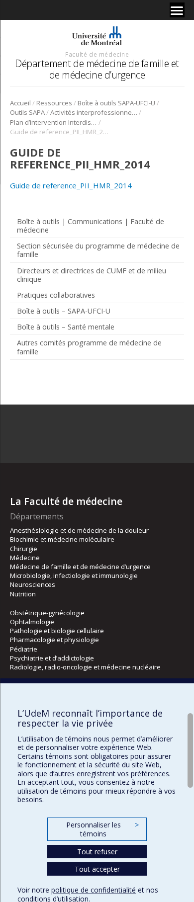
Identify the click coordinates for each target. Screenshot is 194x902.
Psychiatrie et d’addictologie (52, 658)
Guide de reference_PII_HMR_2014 (71, 185)
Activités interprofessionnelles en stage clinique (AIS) (93, 112)
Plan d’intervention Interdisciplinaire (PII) (53, 122)
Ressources (54, 102)
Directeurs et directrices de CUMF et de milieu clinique (91, 275)
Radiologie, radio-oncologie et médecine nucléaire (85, 666)
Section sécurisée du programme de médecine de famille (98, 250)
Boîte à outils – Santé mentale (65, 326)
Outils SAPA (27, 112)
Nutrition (23, 593)
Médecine (25, 557)
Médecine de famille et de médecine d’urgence (80, 566)
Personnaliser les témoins (102, 829)
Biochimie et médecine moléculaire (62, 539)
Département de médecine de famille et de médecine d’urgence (97, 69)
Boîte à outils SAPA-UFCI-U (116, 102)
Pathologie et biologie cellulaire (57, 630)
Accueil (20, 102)
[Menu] (177, 9)
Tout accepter (97, 869)
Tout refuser (97, 851)
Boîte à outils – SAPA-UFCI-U (63, 311)
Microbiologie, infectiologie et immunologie (74, 575)
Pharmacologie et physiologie (54, 639)
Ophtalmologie (32, 621)
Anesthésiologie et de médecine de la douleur (79, 530)
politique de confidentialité (93, 890)
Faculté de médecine (97, 54)
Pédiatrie (23, 649)
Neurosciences (32, 584)
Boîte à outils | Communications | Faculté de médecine (90, 226)
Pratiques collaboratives (56, 295)
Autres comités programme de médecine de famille (89, 347)
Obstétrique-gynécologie (47, 612)
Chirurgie (23, 548)
